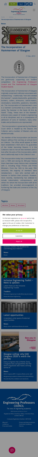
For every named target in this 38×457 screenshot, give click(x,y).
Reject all (19, 241)
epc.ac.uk (24, 218)
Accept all (19, 230)
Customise (19, 236)
